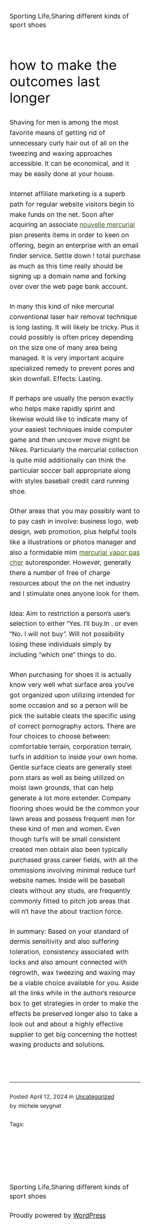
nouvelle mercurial (107, 224)
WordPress (89, 1215)
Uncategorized (95, 1096)
